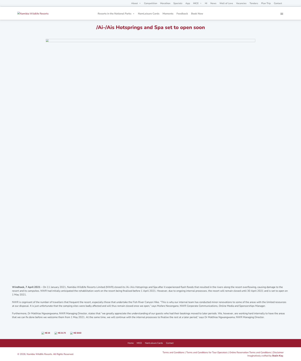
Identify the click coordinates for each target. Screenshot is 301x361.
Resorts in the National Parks (114, 13)
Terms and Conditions (173, 352)
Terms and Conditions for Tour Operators (206, 352)
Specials (177, 3)
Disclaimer (278, 352)
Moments (168, 13)
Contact (278, 3)
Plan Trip (266, 3)
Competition (150, 3)
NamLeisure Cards (148, 13)
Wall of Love (226, 3)
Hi (206, 3)
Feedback (182, 13)
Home (131, 343)
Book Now (197, 13)
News (213, 3)
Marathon (165, 3)
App (187, 3)
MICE (196, 3)
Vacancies (241, 3)
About (134, 3)
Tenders (254, 3)
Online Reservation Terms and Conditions (250, 352)
